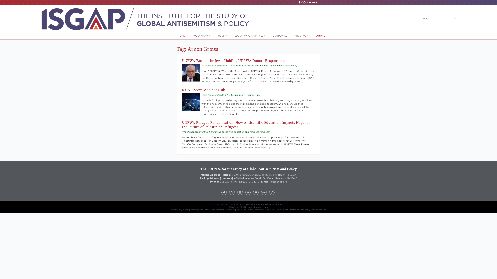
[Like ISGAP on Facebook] (224, 192)
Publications (201, 36)
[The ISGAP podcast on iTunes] (272, 192)
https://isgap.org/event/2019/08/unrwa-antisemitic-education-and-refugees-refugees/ (226, 132)
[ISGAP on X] (302, 2)
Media (221, 36)
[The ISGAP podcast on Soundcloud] (264, 192)
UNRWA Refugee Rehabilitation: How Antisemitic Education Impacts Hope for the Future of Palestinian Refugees (246, 124)
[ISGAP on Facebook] (299, 2)
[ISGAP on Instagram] (304, 2)
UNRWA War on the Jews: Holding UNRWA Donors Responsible (233, 61)
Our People (280, 36)
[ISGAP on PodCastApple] (316, 2)
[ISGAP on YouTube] (310, 2)
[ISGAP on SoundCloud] (313, 2)
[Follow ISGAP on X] (232, 192)
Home (181, 36)
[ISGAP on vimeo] (307, 2)
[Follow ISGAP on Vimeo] (248, 192)
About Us (300, 36)
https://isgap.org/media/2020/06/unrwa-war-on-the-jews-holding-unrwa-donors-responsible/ (249, 65)
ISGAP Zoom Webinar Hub (203, 90)
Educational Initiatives (249, 36)
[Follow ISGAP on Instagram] (240, 192)
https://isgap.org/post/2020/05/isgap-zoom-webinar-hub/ (231, 95)
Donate (320, 36)
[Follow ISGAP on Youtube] (256, 192)
